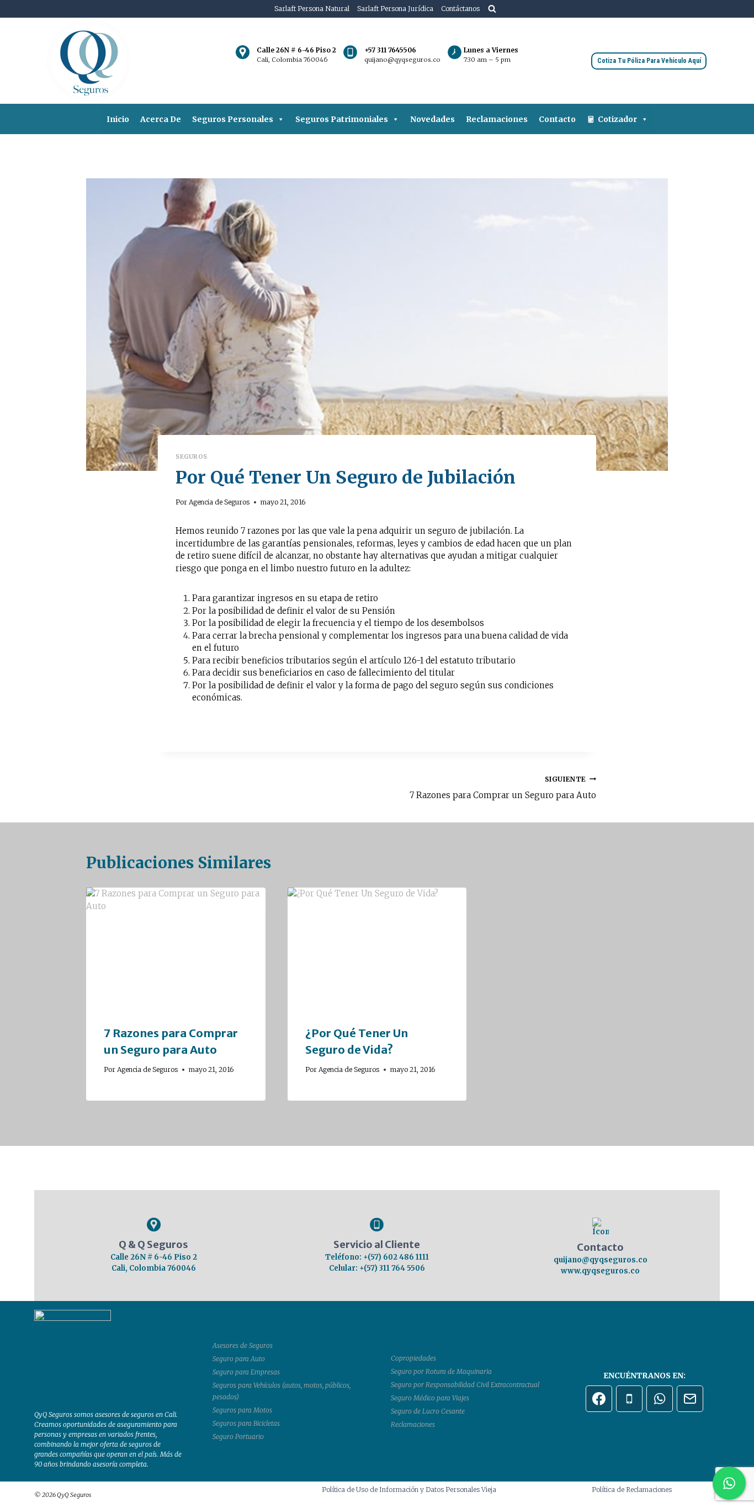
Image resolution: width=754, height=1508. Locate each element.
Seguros (192, 456)
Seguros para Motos (242, 1410)
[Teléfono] (629, 1398)
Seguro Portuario (238, 1436)
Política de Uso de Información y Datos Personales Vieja (409, 1489)
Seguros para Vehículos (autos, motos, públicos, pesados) (282, 1391)
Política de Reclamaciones (632, 1489)
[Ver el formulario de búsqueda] (492, 9)
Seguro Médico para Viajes (430, 1398)
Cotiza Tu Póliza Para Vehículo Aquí (649, 61)
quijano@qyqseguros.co (600, 1260)
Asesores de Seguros (243, 1345)
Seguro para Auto (239, 1359)
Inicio (118, 119)
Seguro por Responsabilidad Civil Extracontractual (465, 1384)
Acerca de (160, 119)
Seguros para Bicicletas (246, 1423)
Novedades (432, 119)
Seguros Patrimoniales (341, 119)
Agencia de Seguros (219, 502)
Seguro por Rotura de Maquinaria (441, 1371)
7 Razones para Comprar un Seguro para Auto (503, 787)
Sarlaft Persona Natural (311, 8)
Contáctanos (460, 8)
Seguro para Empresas (246, 1372)
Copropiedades (413, 1358)
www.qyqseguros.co (600, 1271)
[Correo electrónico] (690, 1398)
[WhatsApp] (659, 1398)
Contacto (557, 119)
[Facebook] (599, 1398)
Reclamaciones (497, 119)
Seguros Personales (232, 119)
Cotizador (617, 119)
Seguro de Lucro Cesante (428, 1411)
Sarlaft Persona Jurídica (395, 8)
